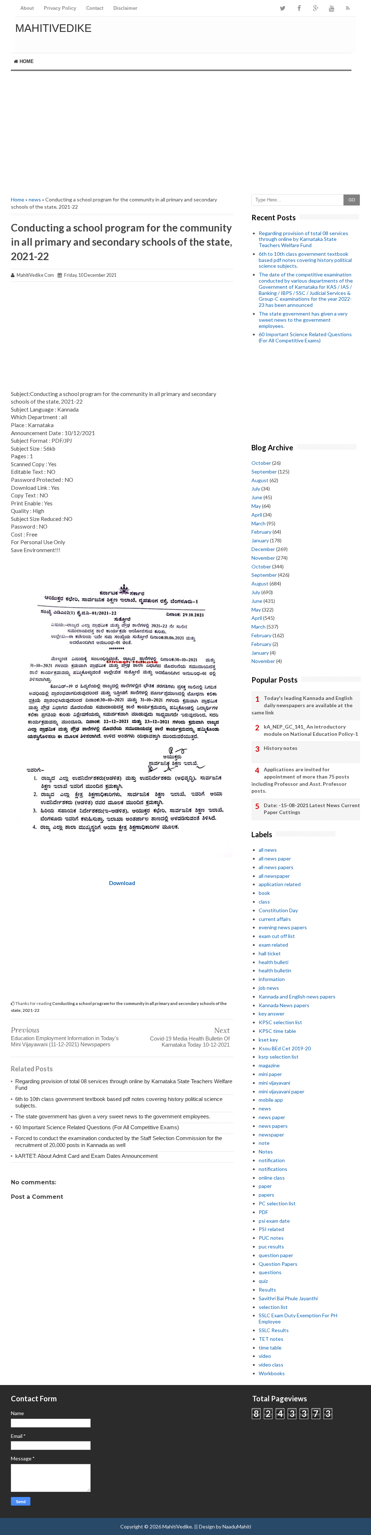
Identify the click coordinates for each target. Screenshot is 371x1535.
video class (271, 1364)
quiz (263, 1281)
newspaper (271, 1134)
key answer (271, 1013)
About (27, 8)
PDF (263, 1212)
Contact (94, 8)
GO (352, 200)
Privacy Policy (60, 8)
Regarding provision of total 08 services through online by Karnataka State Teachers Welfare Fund (303, 239)
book (264, 893)
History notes (280, 748)
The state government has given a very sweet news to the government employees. (112, 1116)
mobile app (271, 1100)
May (256, 506)
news (35, 199)
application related (280, 884)
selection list (273, 1307)
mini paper (270, 1074)
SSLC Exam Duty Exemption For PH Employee (298, 1318)
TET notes (271, 1339)
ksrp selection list (279, 1057)
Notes (266, 1151)
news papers (273, 1126)
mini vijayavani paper (281, 1091)
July (255, 488)
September (264, 471)
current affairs (275, 919)
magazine (269, 1065)
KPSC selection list (280, 1022)
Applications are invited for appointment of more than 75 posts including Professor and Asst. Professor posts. (300, 780)
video (265, 1356)
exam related (273, 945)
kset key (268, 1039)
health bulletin (275, 970)
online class (272, 1178)
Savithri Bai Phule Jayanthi (288, 1298)
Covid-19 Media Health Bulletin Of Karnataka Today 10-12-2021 (190, 1041)
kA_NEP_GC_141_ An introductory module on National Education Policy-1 (311, 730)
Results (267, 1289)
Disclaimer (125, 8)
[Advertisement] (185, 132)
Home (26, 61)
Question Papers (278, 1264)
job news (269, 988)
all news (268, 850)
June (256, 497)
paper (265, 1186)
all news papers (276, 867)
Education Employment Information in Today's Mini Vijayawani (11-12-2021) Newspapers (65, 1041)
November (263, 558)
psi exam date (274, 1221)
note (264, 1143)
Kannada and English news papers (297, 996)
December (263, 549)
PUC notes (271, 1238)
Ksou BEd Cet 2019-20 (285, 1048)
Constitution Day (278, 910)
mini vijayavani (274, 1083)
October (261, 463)
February (261, 532)
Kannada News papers (284, 1005)
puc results (271, 1246)
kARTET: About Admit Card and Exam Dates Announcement (86, 1156)
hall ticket (270, 953)
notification (272, 1160)
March (258, 523)
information (272, 979)
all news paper (275, 858)
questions (270, 1272)
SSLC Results (274, 1330)
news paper (272, 1117)
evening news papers (283, 927)
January (260, 540)
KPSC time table (277, 1031)
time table (270, 1347)
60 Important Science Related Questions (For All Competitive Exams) (97, 1127)
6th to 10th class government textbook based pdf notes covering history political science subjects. (305, 260)
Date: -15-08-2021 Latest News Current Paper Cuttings (312, 809)
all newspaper (274, 876)
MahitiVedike (53, 28)
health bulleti (273, 962)
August (259, 480)
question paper (276, 1255)
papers (266, 1195)
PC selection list (277, 1203)
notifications (273, 1169)
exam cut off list (277, 936)
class (264, 901)
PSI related (271, 1229)
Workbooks (272, 1373)
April (256, 515)
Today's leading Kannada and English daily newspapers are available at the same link (302, 705)
